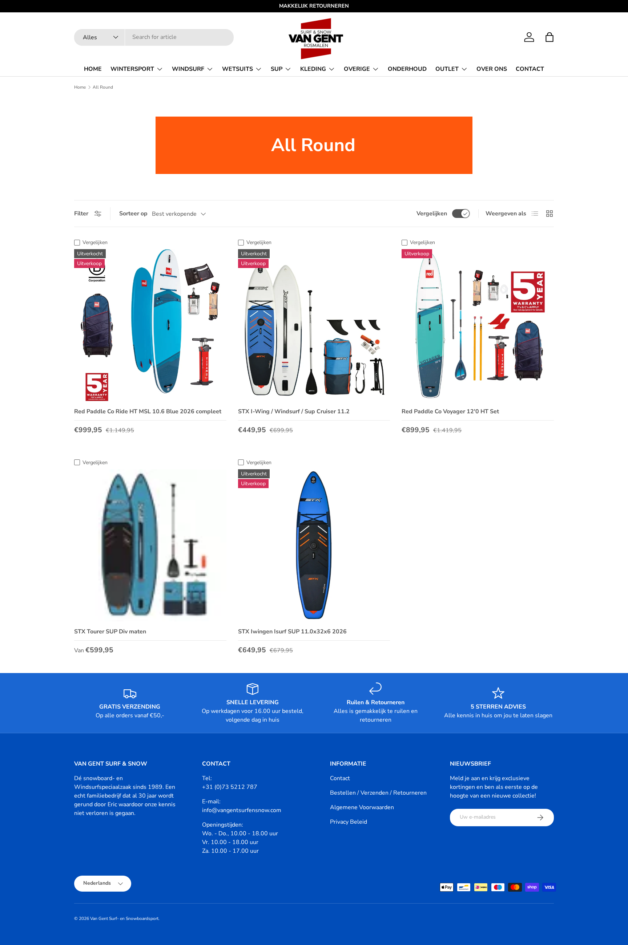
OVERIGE (357, 69)
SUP (276, 69)
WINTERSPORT (132, 69)
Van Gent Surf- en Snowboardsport (124, 918)
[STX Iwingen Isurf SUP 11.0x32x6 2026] (314, 545)
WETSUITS (237, 69)
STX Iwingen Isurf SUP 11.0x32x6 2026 (292, 632)
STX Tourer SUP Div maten (110, 632)
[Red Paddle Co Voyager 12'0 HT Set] (478, 325)
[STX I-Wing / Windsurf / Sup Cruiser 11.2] (314, 325)
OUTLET (447, 69)
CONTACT (530, 69)
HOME (93, 69)
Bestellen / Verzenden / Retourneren (378, 793)
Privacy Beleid (348, 822)
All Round (103, 87)
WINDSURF (188, 69)
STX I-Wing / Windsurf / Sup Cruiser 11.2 (294, 411)
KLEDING (313, 69)
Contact (340, 778)
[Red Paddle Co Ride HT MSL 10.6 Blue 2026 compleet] (150, 325)
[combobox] (154, 37)
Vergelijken (431, 214)
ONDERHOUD (407, 69)
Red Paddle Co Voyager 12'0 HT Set (450, 411)
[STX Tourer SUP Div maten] (150, 545)
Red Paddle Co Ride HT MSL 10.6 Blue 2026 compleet (147, 411)
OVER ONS (491, 69)
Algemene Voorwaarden (362, 807)
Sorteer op (133, 214)
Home (80, 87)
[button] (549, 37)
